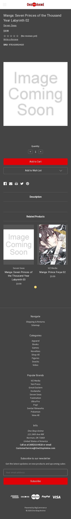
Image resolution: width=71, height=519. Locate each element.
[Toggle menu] (4, 4)
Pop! (35, 404)
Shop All (35, 354)
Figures (35, 358)
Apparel (35, 340)
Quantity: (35, 146)
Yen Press (35, 384)
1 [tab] (35, 287)
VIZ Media (35, 380)
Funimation (35, 397)
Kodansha (35, 390)
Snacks (35, 361)
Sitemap (35, 325)
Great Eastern (35, 387)
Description (36, 196)
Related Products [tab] (35, 216)
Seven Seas (35, 394)
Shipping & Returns (35, 321)
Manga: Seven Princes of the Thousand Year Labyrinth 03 (19, 276)
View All (35, 415)
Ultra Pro (35, 401)
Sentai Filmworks (35, 408)
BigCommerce (41, 507)
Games (35, 347)
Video (35, 364)
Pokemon (35, 411)
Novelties (35, 351)
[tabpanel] (19, 255)
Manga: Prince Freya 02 (52, 272)
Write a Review (10, 39)
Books (35, 344)
